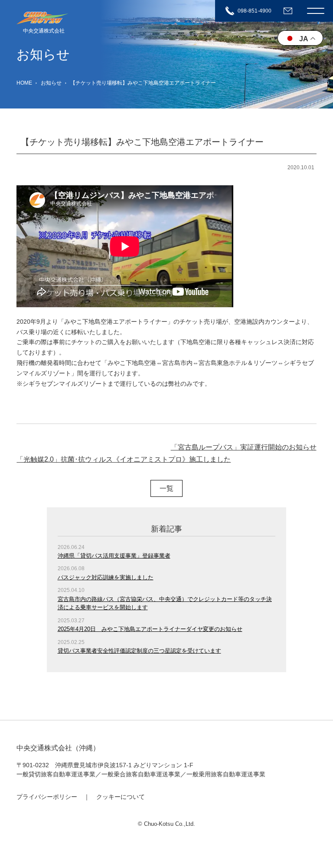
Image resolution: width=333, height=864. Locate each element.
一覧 (166, 488)
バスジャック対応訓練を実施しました (105, 577)
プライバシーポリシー (46, 796)
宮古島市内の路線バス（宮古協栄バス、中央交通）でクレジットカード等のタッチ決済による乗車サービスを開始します (165, 603)
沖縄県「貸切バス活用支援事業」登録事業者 (114, 555)
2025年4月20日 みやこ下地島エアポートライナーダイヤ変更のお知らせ (150, 629)
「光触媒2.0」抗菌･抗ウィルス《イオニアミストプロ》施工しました (123, 459)
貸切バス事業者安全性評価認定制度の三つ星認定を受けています (139, 650)
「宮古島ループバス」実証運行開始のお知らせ (244, 447)
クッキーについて (120, 796)
